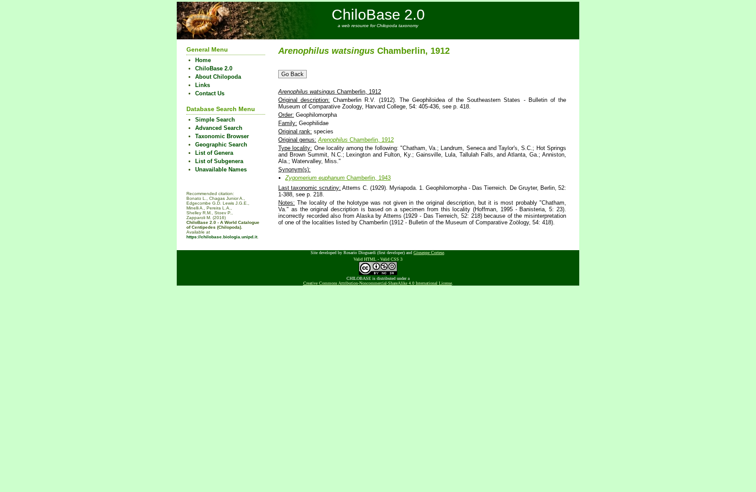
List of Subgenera (219, 161)
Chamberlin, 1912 (356, 139)
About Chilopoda (218, 76)
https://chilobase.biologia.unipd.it (221, 236)
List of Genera (214, 153)
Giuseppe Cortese (428, 252)
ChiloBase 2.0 (378, 14)
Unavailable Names (221, 169)
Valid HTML (365, 259)
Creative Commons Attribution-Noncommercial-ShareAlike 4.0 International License (377, 283)
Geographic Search (221, 144)
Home (203, 60)
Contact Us (209, 93)
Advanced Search (218, 128)
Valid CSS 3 (391, 259)
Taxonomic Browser (222, 136)
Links (202, 85)
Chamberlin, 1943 (338, 177)
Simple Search (215, 119)
